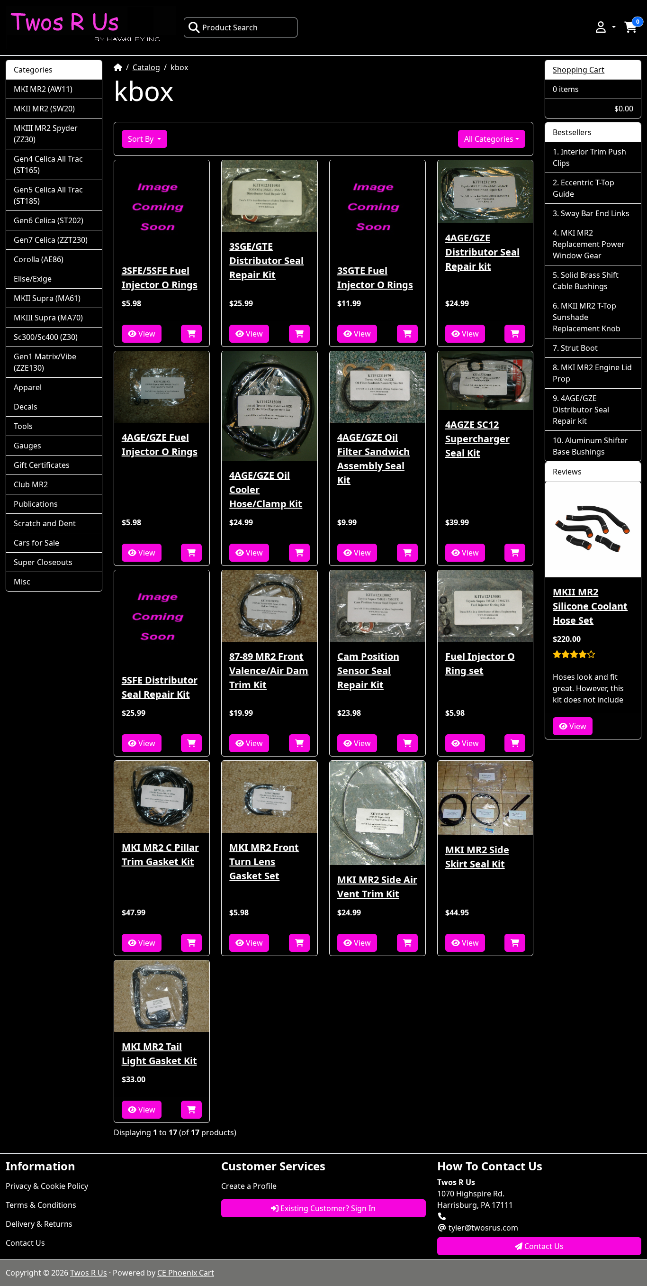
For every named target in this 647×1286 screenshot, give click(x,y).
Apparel (28, 387)
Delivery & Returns (39, 1224)
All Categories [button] (488, 139)
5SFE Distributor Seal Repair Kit (160, 687)
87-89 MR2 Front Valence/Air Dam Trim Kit (268, 670)
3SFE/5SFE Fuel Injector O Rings (160, 277)
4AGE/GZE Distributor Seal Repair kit (482, 252)
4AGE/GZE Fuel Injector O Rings (160, 444)
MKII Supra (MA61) (47, 298)
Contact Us (25, 1243)
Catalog (146, 67)
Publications (36, 504)
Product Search (230, 27)
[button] (605, 27)
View (145, 333)
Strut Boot (579, 348)
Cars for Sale (36, 543)
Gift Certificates (42, 465)
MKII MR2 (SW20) (44, 108)
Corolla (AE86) (38, 259)
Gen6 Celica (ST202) (48, 220)
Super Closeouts (43, 562)
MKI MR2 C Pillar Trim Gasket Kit (160, 854)
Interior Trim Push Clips (589, 157)
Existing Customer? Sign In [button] (327, 1208)
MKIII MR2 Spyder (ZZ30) (46, 134)
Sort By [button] (141, 139)
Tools (23, 426)
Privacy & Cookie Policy (47, 1186)
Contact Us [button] (543, 1246)
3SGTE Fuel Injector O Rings (375, 277)
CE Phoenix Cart (185, 1273)
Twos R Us (88, 1273)
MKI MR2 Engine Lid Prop (592, 373)
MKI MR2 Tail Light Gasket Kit (159, 1053)
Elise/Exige (33, 279)
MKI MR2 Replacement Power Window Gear (589, 244)
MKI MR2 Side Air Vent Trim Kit (377, 886)
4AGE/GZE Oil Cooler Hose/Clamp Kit (265, 489)
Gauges (27, 445)
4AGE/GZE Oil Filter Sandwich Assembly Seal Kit (373, 458)
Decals (25, 406)
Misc (22, 581)
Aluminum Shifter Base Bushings (590, 446)
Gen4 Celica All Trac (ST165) (48, 164)
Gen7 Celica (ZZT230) (51, 240)
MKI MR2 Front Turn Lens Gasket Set (264, 861)
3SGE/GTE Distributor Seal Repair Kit (266, 260)
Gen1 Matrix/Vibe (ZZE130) (45, 362)
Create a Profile (249, 1186)
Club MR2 (31, 484)
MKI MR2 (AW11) (43, 89)
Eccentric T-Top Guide (583, 188)
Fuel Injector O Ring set (480, 663)
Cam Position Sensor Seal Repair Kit (368, 670)
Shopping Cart (578, 69)
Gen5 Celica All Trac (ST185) (48, 195)
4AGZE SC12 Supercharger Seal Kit (477, 438)
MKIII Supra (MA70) (48, 317)
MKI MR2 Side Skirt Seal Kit (477, 856)
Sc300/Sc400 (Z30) (46, 337)
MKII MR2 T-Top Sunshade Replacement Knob (586, 317)
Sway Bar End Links (595, 213)
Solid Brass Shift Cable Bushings (586, 281)
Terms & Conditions (41, 1205)
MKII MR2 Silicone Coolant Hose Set (590, 606)
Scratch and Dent (45, 523)
